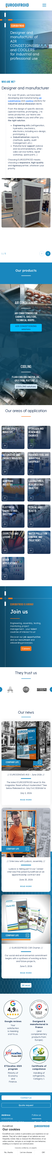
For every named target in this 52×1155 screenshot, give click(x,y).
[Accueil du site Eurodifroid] (17, 5)
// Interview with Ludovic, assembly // (26, 861)
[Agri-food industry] (5, 498)
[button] (47, 253)
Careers (26, 648)
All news (26, 985)
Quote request (26, 1105)
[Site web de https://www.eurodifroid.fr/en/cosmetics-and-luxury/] (26, 689)
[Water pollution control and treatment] (31, 550)
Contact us (26, 1097)
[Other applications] (5, 577)
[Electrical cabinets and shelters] (5, 524)
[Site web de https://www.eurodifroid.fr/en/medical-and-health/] (42, 689)
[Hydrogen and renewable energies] (31, 445)
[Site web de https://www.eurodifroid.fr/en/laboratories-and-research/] (10, 689)
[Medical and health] (31, 524)
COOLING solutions (26, 386)
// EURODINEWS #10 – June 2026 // (26, 774)
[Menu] (44, 5)
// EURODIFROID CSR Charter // (26, 947)
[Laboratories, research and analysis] (31, 498)
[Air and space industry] (5, 445)
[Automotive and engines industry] (5, 472)
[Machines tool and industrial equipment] (31, 472)
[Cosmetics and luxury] (5, 550)
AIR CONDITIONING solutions (26, 327)
